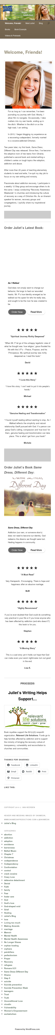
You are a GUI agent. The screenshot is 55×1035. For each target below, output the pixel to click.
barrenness (9, 847)
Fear (6, 893)
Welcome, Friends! (13, 23)
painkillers (9, 952)
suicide (7, 981)
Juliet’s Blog (10, 823)
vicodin (7, 1004)
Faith (6, 886)
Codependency (11, 863)
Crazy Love (9, 876)
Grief (6, 909)
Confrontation (10, 867)
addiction (8, 837)
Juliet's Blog (10, 916)
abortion (8, 834)
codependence (11, 860)
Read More (36, 311)
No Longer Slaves (12, 942)
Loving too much (12, 922)
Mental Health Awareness (16, 938)
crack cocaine (10, 873)
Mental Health (10, 935)
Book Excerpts (20, 29)
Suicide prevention (13, 984)
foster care (9, 896)
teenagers (8, 991)
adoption (8, 841)
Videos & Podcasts (12, 35)
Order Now (17, 311)
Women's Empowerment (15, 1010)
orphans (8, 948)
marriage (8, 929)
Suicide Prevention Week (16, 987)
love (6, 919)
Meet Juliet (30, 23)
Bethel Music (10, 850)
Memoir (7, 932)
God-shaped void (12, 906)
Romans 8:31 (10, 968)
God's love (9, 903)
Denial (7, 883)
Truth (6, 997)
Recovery (8, 961)
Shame (7, 974)
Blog (41, 23)
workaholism (10, 1013)
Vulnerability (10, 1007)
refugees (8, 964)
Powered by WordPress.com (27, 1029)
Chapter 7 (8, 854)
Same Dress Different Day (16, 971)
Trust (6, 994)
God (6, 899)
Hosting (7, 912)
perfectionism (10, 955)
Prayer (7, 958)
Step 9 (7, 978)
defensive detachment (14, 880)
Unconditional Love (13, 1000)
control (7, 870)
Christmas (9, 857)
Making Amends (11, 925)
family (7, 889)
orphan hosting (11, 945)
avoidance (9, 844)
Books (7, 29)
